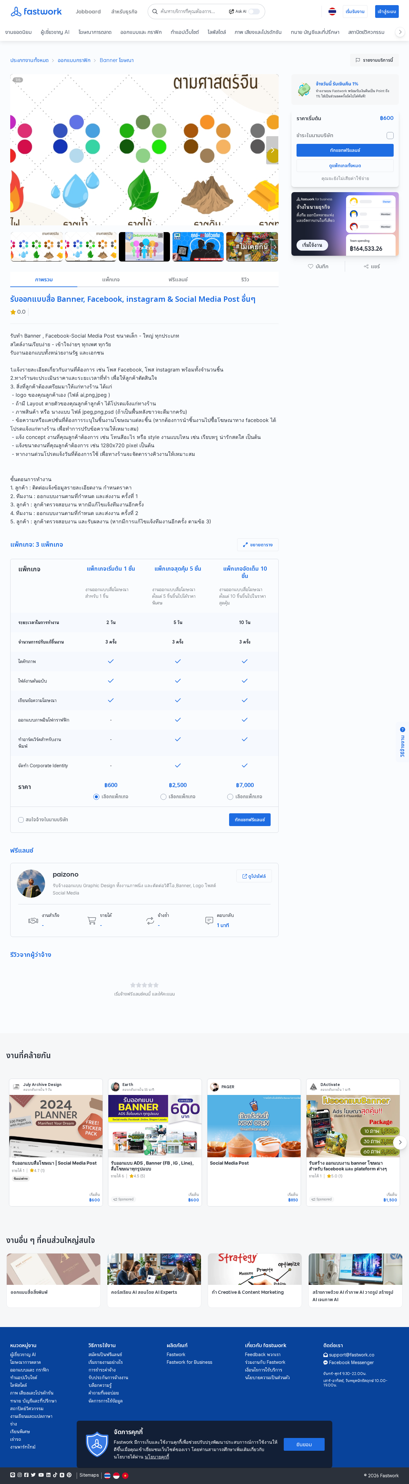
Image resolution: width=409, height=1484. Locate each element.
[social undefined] (62, 1475)
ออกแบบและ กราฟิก (141, 32)
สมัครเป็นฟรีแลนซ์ (105, 1354)
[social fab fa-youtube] (41, 1475)
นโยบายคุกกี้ (157, 1456)
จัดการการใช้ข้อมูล (106, 1400)
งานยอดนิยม (18, 32)
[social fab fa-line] (12, 1475)
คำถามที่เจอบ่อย (104, 1392)
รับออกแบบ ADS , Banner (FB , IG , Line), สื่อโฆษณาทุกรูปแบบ (152, 1165)
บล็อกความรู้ (100, 1385)
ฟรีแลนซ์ (178, 279)
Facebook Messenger (351, 1362)
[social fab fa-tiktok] (55, 1475)
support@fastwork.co (351, 1354)
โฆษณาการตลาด (95, 32)
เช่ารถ (15, 1439)
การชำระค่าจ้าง (102, 1369)
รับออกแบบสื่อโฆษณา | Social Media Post (54, 1163)
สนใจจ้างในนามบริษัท (47, 819)
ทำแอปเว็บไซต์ (185, 32)
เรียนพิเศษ (20, 1431)
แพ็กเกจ (111, 279)
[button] (318, 266)
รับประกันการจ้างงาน (108, 1377)
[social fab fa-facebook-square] (26, 1475)
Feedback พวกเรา (263, 1354)
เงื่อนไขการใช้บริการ (263, 1369)
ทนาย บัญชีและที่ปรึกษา (315, 32)
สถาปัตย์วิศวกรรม (366, 32)
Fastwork (176, 1354)
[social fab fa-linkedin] (48, 1475)
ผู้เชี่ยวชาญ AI (55, 32)
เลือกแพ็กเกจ (115, 796)
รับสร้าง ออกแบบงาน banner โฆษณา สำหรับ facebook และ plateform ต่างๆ (348, 1165)
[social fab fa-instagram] (20, 1475)
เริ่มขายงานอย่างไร (106, 1362)
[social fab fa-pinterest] (69, 1475)
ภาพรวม (44, 279)
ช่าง (13, 1423)
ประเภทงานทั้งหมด (29, 60)
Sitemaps (89, 1475)
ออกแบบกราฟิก (74, 60)
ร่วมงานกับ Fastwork (265, 1362)
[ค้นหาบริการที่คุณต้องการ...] (155, 11)
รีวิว (245, 279)
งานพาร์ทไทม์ (22, 1446)
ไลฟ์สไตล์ (217, 32)
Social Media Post (229, 1163)
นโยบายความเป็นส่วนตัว (267, 1377)
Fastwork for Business (189, 1362)
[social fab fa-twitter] (33, 1475)
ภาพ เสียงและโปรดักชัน (258, 32)
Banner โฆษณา (117, 60)
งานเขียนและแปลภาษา (31, 1416)
